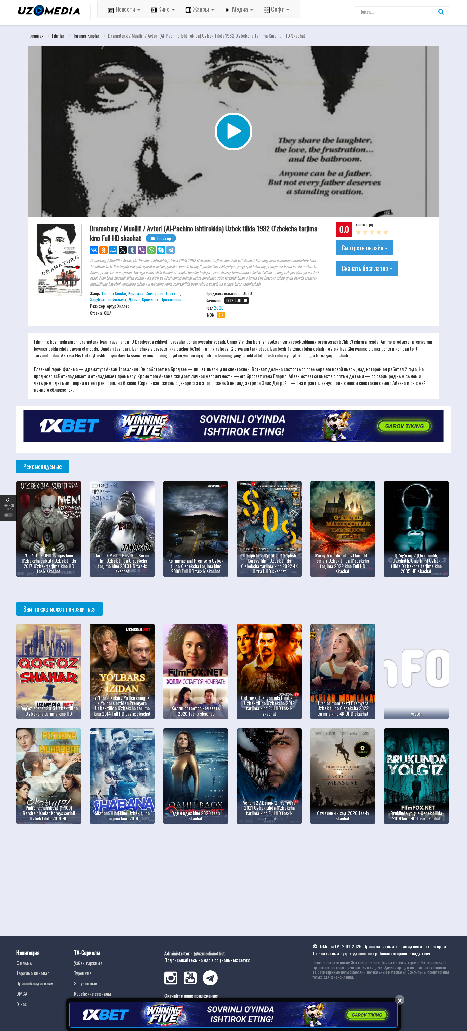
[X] (123, 250)
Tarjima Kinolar (86, 35)
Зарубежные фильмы (108, 299)
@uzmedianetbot (209, 953)
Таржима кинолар (33, 973)
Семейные (154, 293)
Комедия (136, 293)
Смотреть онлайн (363, 247)
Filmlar (58, 35)
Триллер (172, 293)
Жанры (200, 8)
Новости (125, 8)
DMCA (21, 993)
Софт (277, 8)
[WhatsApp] (151, 250)
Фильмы (24, 962)
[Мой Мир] (113, 250)
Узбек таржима (88, 962)
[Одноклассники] (103, 250)
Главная (35, 35)
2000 (219, 308)
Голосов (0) (364, 224)
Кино (164, 8)
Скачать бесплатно (365, 268)
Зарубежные (85, 983)
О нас (21, 1003)
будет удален (353, 953)
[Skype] (161, 250)
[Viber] (142, 250)
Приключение (172, 299)
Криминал (150, 299)
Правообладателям (34, 983)
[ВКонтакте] (94, 250)
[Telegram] (170, 250)
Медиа (240, 8)
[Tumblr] (132, 250)
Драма (134, 299)
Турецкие (82, 973)
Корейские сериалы (92, 993)
